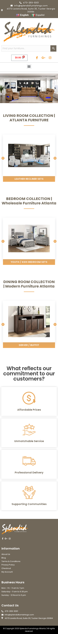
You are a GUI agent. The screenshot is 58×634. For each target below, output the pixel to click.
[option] (29, 158)
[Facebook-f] (37, 58)
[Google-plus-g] (43, 58)
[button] (29, 66)
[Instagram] (50, 58)
